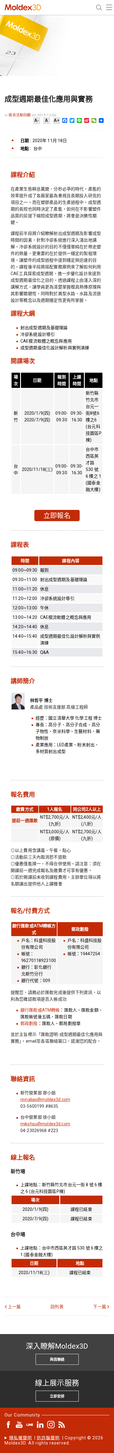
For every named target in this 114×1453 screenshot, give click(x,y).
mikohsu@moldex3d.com (45, 1123)
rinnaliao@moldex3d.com (45, 1099)
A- (36, 120)
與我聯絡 (57, 1359)
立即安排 (57, 1396)
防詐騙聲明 (48, 1437)
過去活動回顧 (20, 115)
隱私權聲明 (20, 1437)
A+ (56, 120)
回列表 (56, 1306)
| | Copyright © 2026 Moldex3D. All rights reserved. (54, 1440)
